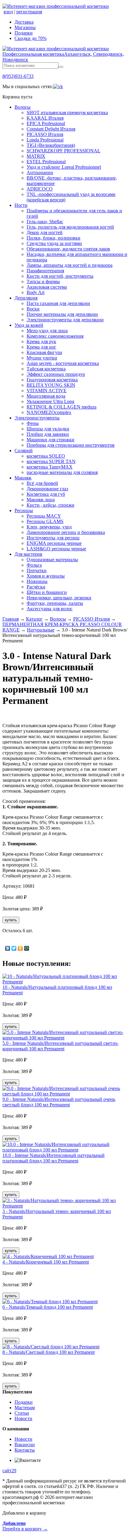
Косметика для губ (46, 494)
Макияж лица (41, 499)
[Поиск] (60, 67)
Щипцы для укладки (48, 428)
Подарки (24, 32)
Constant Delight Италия (51, 128)
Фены (33, 423)
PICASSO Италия (45, 134)
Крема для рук (41, 341)
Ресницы (24, 510)
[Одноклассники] (20, 948)
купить (11, 920)
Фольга (34, 565)
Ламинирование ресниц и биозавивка (66, 532)
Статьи (22, 1413)
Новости (23, 1418)
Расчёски (36, 586)
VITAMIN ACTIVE (47, 390)
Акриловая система (47, 287)
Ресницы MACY (44, 516)
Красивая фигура (44, 352)
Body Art (35, 292)
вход (8, 11)
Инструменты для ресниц (53, 537)
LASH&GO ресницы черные (56, 548)
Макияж (23, 477)
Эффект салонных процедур (56, 374)
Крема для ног (41, 347)
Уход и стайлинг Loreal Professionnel (64, 167)
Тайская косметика (46, 368)
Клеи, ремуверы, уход (49, 526)
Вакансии (25, 1444)
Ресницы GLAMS (45, 521)
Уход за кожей (29, 325)
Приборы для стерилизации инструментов (71, 445)
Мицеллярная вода (46, 396)
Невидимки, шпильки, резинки (59, 597)
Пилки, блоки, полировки (53, 237)
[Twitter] (14, 948)
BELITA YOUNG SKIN (51, 385)
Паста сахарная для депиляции (58, 303)
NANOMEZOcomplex (49, 412)
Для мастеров (28, 554)
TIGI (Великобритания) (51, 145)
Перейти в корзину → (25, 1526)
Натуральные (40, 629)
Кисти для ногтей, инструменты (60, 276)
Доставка (24, 22)
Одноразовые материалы (52, 559)
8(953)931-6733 (18, 76)
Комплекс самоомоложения (55, 336)
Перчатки (37, 570)
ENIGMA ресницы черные (54, 543)
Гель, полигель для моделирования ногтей (70, 227)
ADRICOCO (40, 188)
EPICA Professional (46, 123)
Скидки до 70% (31, 38)
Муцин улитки (42, 357)
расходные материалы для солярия (62, 472)
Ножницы (37, 581)
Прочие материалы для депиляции (62, 314)
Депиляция (26, 297)
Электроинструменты (37, 417)
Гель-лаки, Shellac (45, 221)
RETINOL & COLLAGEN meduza (61, 406)
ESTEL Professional (46, 161)
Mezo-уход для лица (47, 330)
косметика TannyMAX (50, 466)
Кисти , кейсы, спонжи (50, 505)
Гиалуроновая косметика (52, 379)
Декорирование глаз (47, 488)
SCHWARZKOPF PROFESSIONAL (63, 150)
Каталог (34, 618)
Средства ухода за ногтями (54, 243)
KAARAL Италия (45, 118)
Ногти (21, 205)
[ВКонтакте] (8, 948)
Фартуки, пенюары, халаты (55, 603)
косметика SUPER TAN (51, 461)
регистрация (29, 11)
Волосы (23, 107)
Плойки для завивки (48, 434)
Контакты (25, 1450)
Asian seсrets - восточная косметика (63, 363)
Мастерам (25, 1407)
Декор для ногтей (45, 232)
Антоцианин (40, 172)
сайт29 (9, 1470)
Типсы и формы (43, 281)
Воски (33, 308)
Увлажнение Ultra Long (50, 401)
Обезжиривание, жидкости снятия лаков (68, 248)
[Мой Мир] (27, 948)
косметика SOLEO (46, 456)
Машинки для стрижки (50, 439)
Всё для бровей (42, 483)
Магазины (25, 27)
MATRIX (36, 156)
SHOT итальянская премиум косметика (67, 112)
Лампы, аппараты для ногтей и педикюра (69, 265)
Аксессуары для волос (50, 608)
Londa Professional (45, 139)
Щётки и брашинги (47, 592)
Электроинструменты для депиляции (65, 319)
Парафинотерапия (45, 270)
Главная (10, 618)
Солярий (24, 450)
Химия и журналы (46, 575)
